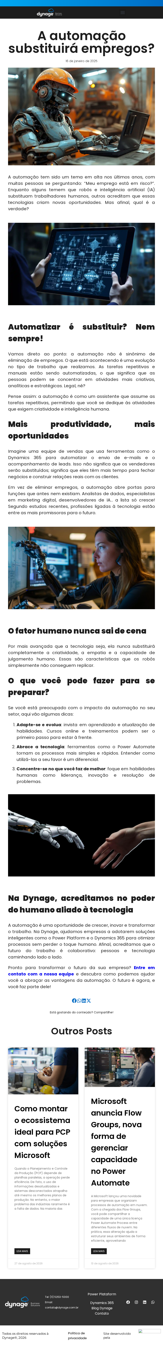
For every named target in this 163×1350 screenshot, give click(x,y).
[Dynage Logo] (49, 12)
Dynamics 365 (102, 1302)
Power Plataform (102, 1294)
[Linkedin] (144, 1302)
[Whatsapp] (153, 1302)
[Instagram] (136, 1302)
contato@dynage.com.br (61, 1307)
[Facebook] (128, 1302)
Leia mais (22, 1251)
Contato (102, 1313)
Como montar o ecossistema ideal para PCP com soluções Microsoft (42, 1132)
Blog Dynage (101, 1308)
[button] (122, 12)
